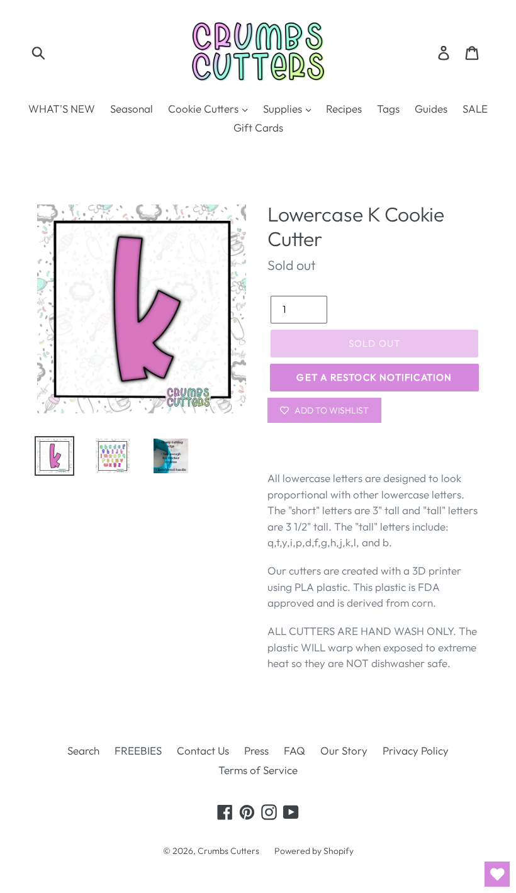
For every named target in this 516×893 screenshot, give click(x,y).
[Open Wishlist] (497, 874)
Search (83, 750)
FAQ (294, 750)
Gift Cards (258, 127)
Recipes (344, 108)
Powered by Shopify (314, 850)
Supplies (284, 108)
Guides (431, 108)
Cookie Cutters (204, 108)
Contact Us (203, 750)
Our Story (343, 750)
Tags (388, 108)
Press (256, 750)
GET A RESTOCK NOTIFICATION (374, 377)
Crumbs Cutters (228, 850)
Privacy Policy (416, 750)
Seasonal (131, 108)
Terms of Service (258, 770)
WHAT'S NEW (61, 108)
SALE (475, 108)
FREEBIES (138, 750)
